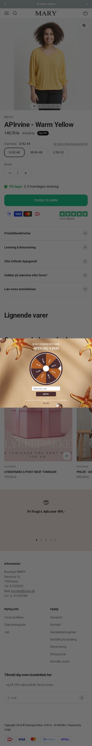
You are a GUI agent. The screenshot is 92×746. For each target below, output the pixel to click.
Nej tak (46, 403)
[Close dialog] (89, 340)
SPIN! (46, 393)
